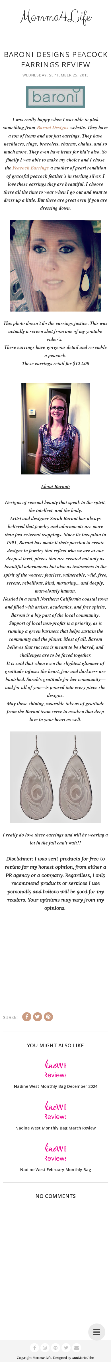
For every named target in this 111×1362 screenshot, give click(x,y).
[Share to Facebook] (26, 1016)
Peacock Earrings (31, 167)
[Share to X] (37, 1016)
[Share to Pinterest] (48, 1016)
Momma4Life (55, 16)
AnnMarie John (83, 1358)
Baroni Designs (53, 127)
